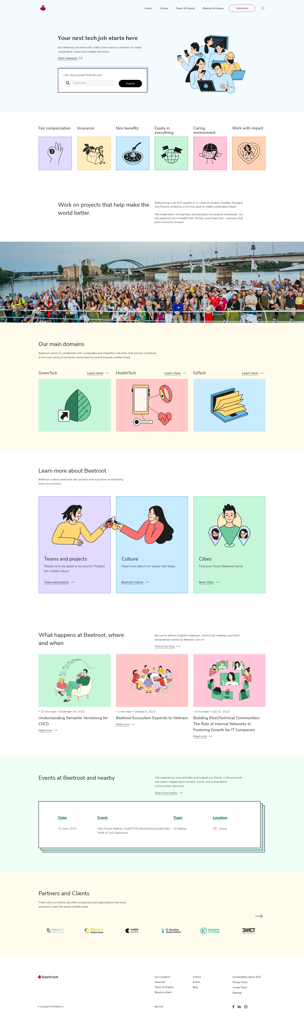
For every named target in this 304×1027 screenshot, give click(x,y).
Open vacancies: (68, 58)
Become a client (163, 992)
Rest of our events (166, 793)
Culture (164, 8)
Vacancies (242, 8)
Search (130, 83)
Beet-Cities (206, 582)
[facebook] (233, 1007)
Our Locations (162, 977)
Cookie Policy (240, 987)
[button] (258, 916)
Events (148, 8)
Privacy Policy (240, 982)
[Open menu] (262, 8)
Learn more (95, 373)
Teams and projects (56, 582)
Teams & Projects (185, 8)
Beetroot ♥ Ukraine (213, 8)
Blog (195, 987)
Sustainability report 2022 (247, 977)
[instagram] (245, 1007)
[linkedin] (239, 1007)
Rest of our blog (165, 646)
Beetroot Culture (132, 582)
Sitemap (237, 992)
